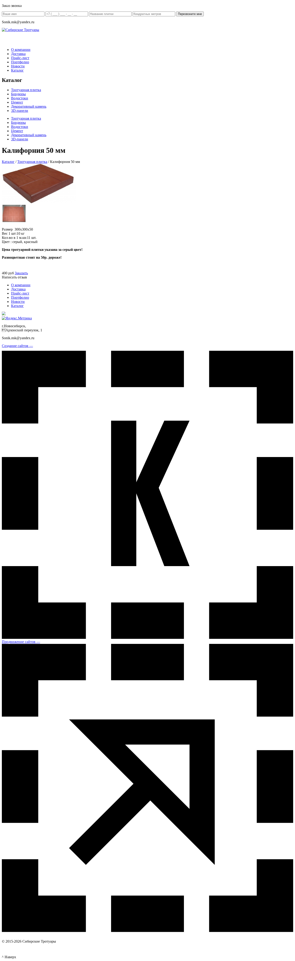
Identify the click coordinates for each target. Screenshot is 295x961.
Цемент (17, 102)
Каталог (17, 70)
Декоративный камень (28, 106)
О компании (20, 50)
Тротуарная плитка (26, 90)
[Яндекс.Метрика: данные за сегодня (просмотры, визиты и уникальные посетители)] (17, 318)
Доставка (18, 54)
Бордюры (18, 94)
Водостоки (19, 98)
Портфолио (20, 62)
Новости (18, 66)
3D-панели (19, 111)
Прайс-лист (20, 58)
